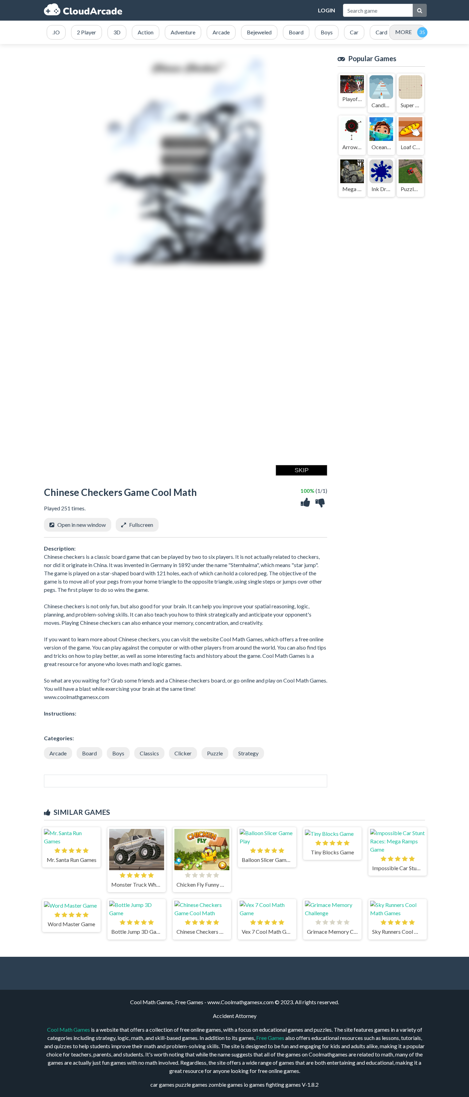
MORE (403, 32)
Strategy (248, 753)
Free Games (270, 1037)
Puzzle (215, 753)
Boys (118, 753)
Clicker (183, 753)
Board (89, 753)
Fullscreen (141, 524)
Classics (149, 753)
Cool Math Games (68, 1029)
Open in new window (81, 524)
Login (326, 10)
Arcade (58, 753)
